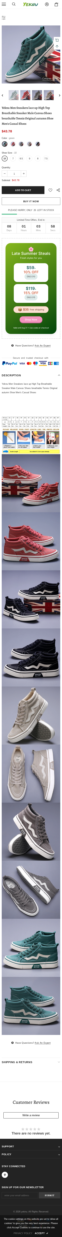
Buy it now (31, 201)
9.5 (21, 158)
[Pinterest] (5, 1175)
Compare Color (50, 78)
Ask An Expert (43, 345)
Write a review (31, 1115)
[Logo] (30, 4)
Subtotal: (6, 180)
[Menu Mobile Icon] (4, 4)
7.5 (46, 158)
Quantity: (6, 167)
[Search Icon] (14, 4)
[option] (31, 54)
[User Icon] (47, 4)
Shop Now (31, 319)
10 (4, 158)
